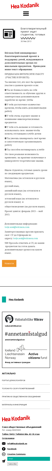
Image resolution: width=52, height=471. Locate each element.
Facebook (12, 449)
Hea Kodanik (16, 299)
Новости (9, 263)
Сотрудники (8, 438)
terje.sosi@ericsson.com (17, 227)
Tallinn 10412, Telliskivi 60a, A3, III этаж (21, 434)
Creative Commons (16, 454)
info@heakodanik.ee (17, 443)
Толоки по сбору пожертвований (18, 388)
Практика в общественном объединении (21, 396)
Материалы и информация (14, 404)
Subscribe (12, 464)
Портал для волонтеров (13, 380)
